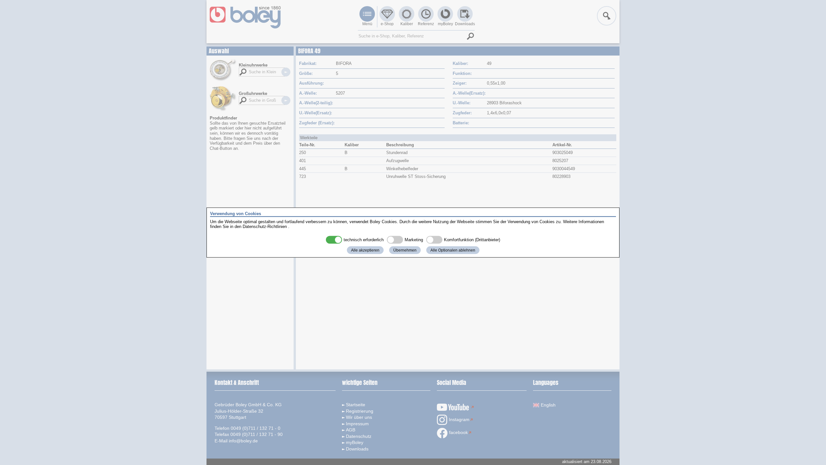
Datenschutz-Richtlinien (265, 226)
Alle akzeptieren (365, 250)
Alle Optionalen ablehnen (452, 250)
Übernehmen (405, 250)
